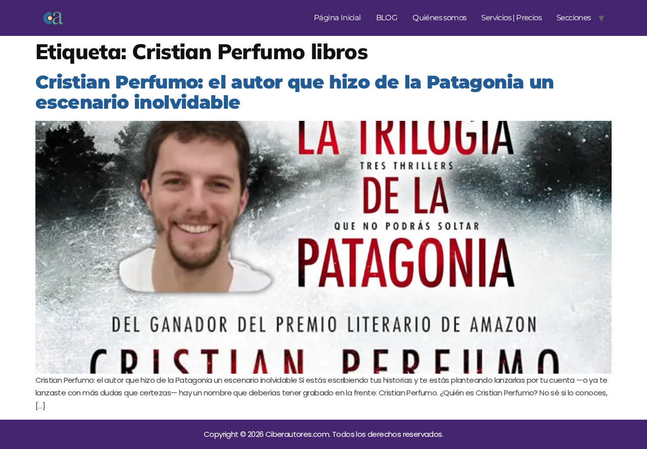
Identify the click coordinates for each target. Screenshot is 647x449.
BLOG (387, 17)
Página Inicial (337, 17)
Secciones (574, 17)
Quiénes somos (439, 17)
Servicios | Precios (511, 17)
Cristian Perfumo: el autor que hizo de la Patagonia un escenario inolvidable (294, 92)
